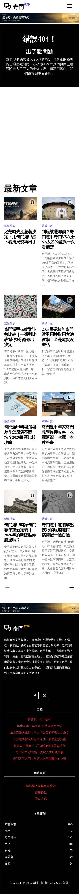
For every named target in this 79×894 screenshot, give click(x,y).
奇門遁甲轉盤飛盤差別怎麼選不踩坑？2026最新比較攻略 (20, 435)
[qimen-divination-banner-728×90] (39, 22)
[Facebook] (35, 695)
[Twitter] (44, 695)
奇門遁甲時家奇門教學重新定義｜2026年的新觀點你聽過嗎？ (20, 532)
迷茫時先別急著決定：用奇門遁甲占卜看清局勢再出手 (20, 236)
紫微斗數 (9, 225)
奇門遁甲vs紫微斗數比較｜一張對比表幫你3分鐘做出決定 (20, 337)
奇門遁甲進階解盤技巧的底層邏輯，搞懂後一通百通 (58, 529)
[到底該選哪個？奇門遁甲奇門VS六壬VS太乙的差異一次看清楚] (58, 208)
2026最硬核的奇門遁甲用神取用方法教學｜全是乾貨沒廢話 (58, 337)
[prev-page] (7, 587)
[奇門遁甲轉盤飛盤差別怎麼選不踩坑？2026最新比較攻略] (20, 404)
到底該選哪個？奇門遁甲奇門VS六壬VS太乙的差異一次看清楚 (58, 239)
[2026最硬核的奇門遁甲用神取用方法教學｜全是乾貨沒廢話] (58, 306)
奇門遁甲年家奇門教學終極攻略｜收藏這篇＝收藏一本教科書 (58, 435)
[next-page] (71, 587)
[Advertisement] (39, 129)
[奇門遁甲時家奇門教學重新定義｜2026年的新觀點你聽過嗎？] (20, 501)
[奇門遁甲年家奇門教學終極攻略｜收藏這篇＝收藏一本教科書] (58, 404)
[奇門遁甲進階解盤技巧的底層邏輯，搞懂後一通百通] (58, 501)
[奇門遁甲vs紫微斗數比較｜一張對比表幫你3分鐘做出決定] (20, 306)
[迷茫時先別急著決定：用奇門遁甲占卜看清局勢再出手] (20, 208)
